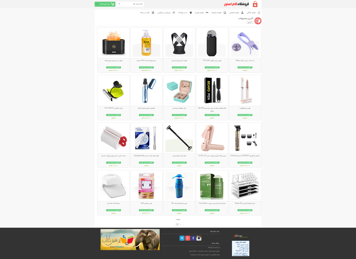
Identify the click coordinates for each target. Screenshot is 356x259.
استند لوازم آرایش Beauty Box (245, 203)
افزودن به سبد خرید (245, 67)
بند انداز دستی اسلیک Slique (245, 61)
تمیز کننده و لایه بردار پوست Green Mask (212, 203)
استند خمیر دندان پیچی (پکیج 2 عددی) (113, 156)
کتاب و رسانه (144, 12)
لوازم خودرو (199, 12)
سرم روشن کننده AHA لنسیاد (146, 61)
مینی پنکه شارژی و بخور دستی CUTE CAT (212, 156)
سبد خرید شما (105, 4)
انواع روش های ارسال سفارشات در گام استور (204, 251)
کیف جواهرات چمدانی (179, 108)
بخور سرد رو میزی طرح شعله (113, 61)
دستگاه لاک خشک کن (113, 203)
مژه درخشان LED (146, 203)
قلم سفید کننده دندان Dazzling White (146, 156)
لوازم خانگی (251, 12)
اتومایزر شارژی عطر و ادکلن (146, 108)
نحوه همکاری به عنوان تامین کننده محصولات (205, 255)
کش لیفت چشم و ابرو (179, 156)
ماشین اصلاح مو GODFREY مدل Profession (245, 156)
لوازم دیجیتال (216, 12)
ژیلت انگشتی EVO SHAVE (114, 108)
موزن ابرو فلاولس (245, 108)
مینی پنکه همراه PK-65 (179, 203)
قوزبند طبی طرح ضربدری (179, 61)
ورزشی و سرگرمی (163, 12)
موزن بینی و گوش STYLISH (212, 61)
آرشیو (250, 22)
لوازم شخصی (234, 12)
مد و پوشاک (182, 12)
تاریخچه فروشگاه (214, 247)
